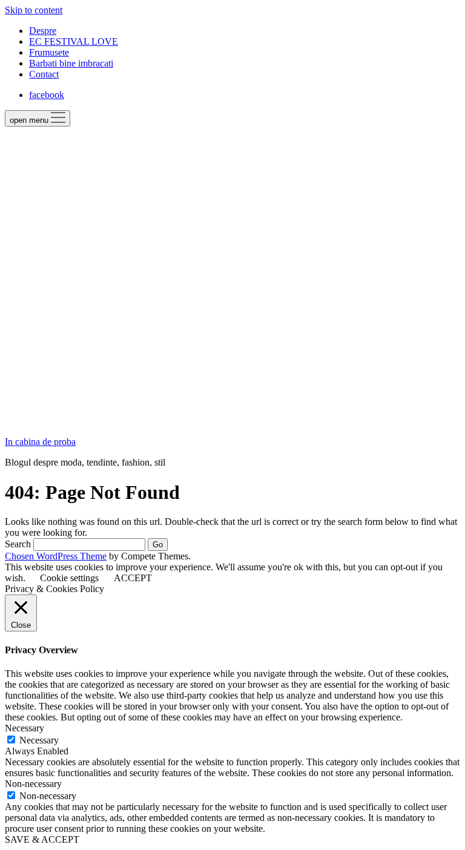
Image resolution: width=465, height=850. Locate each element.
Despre (42, 30)
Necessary (39, 740)
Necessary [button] (24, 728)
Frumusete (49, 52)
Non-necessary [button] (33, 784)
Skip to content (33, 10)
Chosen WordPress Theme (56, 556)
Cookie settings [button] (69, 578)
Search (18, 544)
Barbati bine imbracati (71, 63)
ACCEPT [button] (133, 578)
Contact (44, 74)
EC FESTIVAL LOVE (73, 41)
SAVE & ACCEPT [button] (42, 839)
